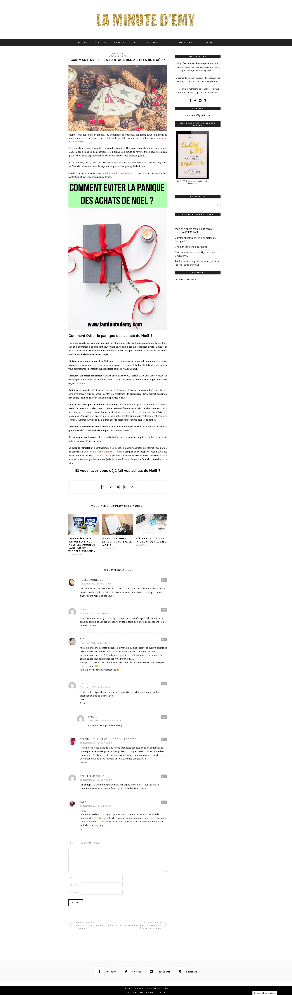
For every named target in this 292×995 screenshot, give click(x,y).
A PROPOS (100, 42)
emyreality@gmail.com (197, 115)
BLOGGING (153, 42)
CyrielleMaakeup (92, 776)
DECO (169, 42)
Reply (164, 580)
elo (82, 639)
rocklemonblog (91, 579)
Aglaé (84, 683)
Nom (71, 877)
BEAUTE (135, 42)
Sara (83, 802)
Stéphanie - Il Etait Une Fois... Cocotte (108, 739)
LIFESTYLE (119, 42)
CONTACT (208, 42)
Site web (72, 892)
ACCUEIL (83, 42)
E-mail (72, 884)
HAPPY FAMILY (187, 42)
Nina (83, 609)
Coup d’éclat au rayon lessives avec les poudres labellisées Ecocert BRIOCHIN (82, 545)
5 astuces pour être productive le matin (117, 541)
